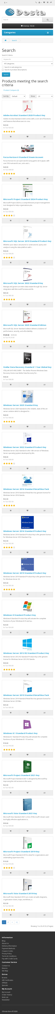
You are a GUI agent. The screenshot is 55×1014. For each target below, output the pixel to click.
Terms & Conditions (9, 956)
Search (14, 40)
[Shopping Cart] (47, 2)
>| (17, 922)
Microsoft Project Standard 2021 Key (21, 775)
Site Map (5, 971)
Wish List (5, 997)
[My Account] (40, 2)
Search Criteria (7, 55)
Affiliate (4, 983)
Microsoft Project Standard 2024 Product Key (25, 199)
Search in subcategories (13, 67)
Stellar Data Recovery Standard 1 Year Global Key (27, 367)
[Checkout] (51, 2)
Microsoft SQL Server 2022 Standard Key (23, 283)
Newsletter (6, 1000)
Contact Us (6, 966)
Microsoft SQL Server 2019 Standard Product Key (27, 241)
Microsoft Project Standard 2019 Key (21, 851)
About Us (5, 943)
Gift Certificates (7, 980)
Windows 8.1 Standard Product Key (20, 733)
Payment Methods (8, 948)
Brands (4, 978)
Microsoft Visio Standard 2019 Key (20, 893)
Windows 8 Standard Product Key (19, 615)
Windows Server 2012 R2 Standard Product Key (26, 653)
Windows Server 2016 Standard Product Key (24, 531)
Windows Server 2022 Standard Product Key (24, 447)
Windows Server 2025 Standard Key (20, 405)
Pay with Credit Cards (9, 959)
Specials (5, 985)
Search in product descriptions (15, 70)
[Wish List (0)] (44, 2)
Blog (3, 941)
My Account (6, 992)
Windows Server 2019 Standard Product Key (24, 573)
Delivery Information (9, 946)
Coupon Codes (7, 951)
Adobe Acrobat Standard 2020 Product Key (24, 115)
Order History (7, 995)
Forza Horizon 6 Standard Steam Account (23, 157)
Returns (4, 968)
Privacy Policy (7, 953)
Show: (33, 96)
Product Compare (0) (11, 90)
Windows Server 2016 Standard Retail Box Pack (26, 489)
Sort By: (6, 96)
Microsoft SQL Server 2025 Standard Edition (24, 325)
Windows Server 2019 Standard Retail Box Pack (26, 695)
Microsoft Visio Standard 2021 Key (20, 813)
